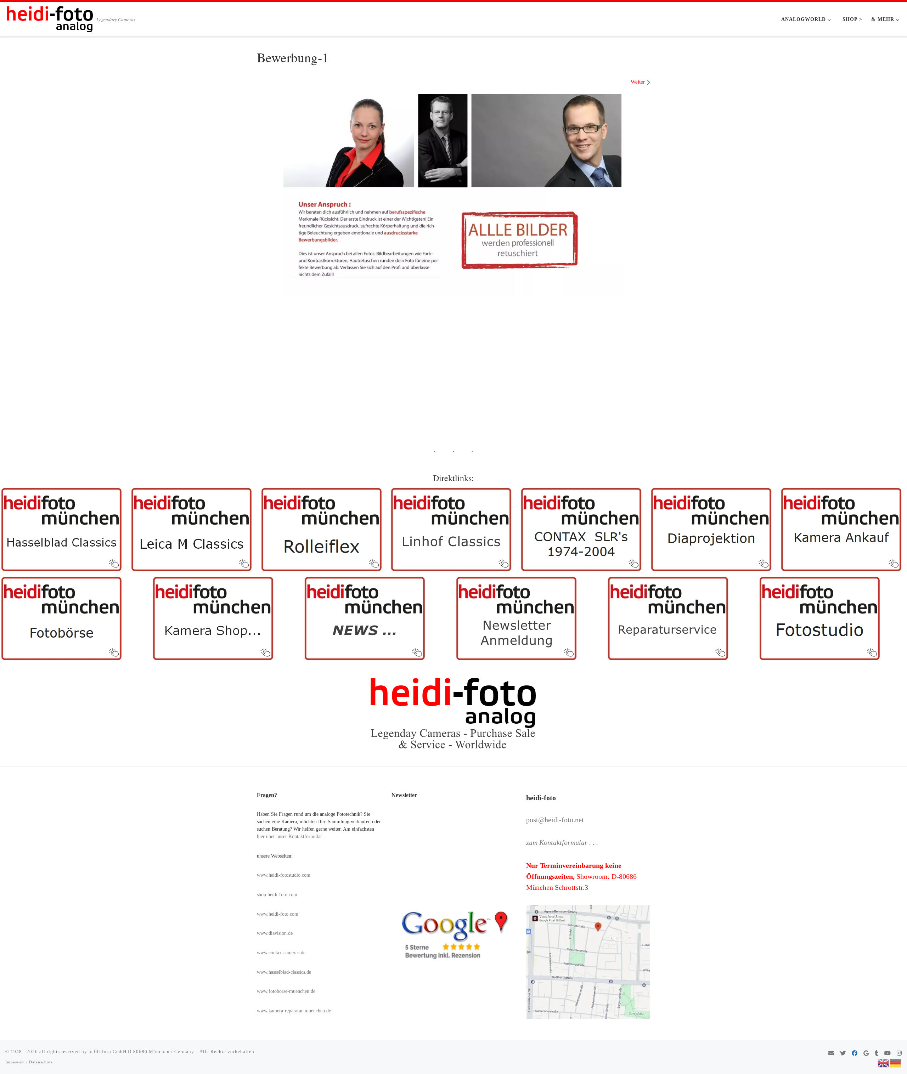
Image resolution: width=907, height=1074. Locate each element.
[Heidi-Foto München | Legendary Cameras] (49, 17)
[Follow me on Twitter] (843, 1053)
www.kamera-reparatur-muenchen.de (294, 1010)
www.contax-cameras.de (281, 952)
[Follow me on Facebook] (854, 1053)
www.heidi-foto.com (277, 914)
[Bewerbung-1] (453, 193)
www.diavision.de (275, 933)
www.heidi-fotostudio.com (283, 875)
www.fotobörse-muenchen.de (286, 991)
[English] (884, 1062)
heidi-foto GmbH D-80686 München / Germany (141, 1051)
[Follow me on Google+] (866, 1053)
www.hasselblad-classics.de (284, 972)
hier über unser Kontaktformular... (291, 836)
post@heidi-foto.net (555, 820)
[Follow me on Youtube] (887, 1053)
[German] (896, 1062)
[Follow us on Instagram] (899, 1053)
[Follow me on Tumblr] (876, 1053)
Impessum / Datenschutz (29, 1062)
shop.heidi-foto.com (277, 894)
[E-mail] (831, 1053)
